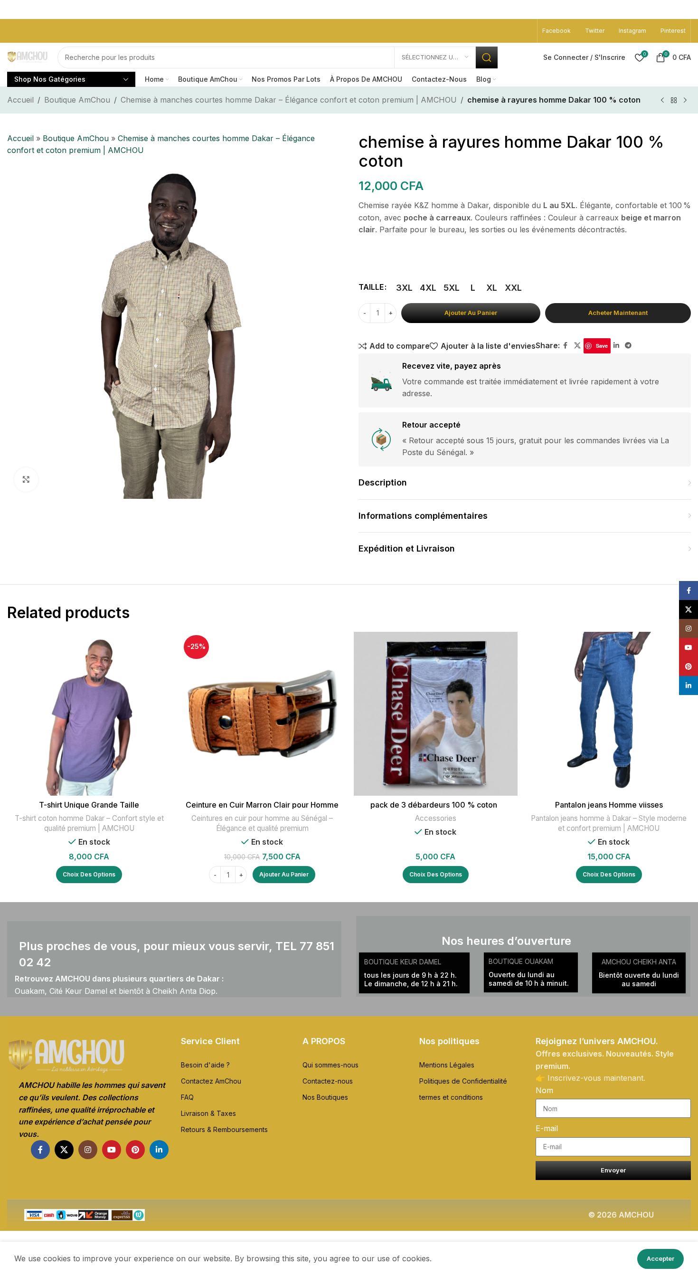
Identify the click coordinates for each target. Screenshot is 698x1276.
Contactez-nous (327, 1081)
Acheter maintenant (618, 312)
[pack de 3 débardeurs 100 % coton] (436, 714)
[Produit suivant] (685, 100)
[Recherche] (487, 57)
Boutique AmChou (77, 100)
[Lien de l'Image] (88, 1056)
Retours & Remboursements (224, 1129)
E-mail (547, 1128)
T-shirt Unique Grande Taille (89, 804)
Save (602, 345)
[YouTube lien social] (111, 1149)
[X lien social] (577, 345)
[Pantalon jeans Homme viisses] (609, 714)
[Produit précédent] (662, 100)
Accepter (660, 1258)
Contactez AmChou (211, 1081)
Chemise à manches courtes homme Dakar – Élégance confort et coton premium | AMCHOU (289, 100)
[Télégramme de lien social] (628, 345)
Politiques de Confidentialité (463, 1081)
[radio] (404, 288)
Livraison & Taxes (208, 1113)
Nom (544, 1090)
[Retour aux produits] (673, 100)
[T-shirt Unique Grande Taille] (89, 714)
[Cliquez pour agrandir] (26, 479)
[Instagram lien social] (87, 1149)
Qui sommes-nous (330, 1065)
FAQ (187, 1097)
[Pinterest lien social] (135, 1149)
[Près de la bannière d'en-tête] (686, 9)
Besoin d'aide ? (205, 1065)
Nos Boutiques (325, 1097)
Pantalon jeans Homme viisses (609, 804)
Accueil (20, 100)
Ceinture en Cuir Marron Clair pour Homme (262, 804)
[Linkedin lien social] (616, 345)
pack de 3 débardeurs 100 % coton (435, 804)
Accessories (435, 818)
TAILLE (371, 287)
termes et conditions (451, 1097)
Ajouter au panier (470, 312)
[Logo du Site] (27, 57)
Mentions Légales (446, 1065)
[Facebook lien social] (565, 345)
